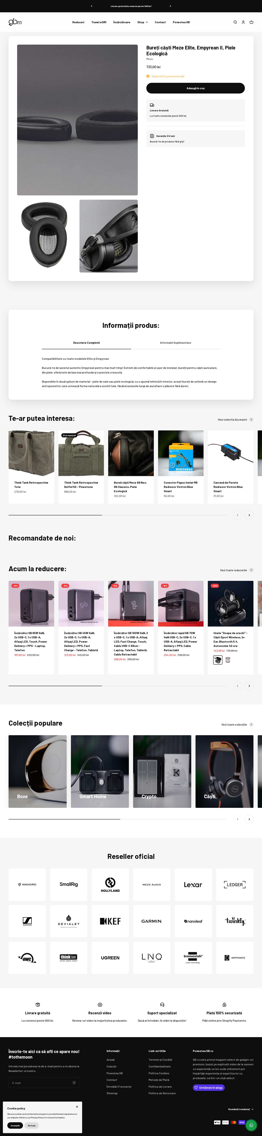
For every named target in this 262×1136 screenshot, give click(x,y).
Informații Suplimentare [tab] (175, 342)
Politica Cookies (159, 1073)
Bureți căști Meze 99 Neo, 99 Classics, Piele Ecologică (130, 487)
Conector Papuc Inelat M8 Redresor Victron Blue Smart (180, 487)
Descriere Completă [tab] (86, 342)
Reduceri (78, 22)
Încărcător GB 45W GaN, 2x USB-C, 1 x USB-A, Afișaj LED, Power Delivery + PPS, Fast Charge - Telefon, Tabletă (81, 641)
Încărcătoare (121, 22)
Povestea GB (181, 22)
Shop (140, 22)
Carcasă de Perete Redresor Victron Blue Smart (228, 487)
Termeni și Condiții (160, 1059)
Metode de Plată (159, 1079)
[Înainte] (170, 6)
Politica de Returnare (162, 1093)
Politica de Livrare (160, 1086)
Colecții (111, 1066)
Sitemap (112, 1093)
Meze (149, 58)
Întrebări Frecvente (119, 1086)
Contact (160, 22)
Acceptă (15, 1125)
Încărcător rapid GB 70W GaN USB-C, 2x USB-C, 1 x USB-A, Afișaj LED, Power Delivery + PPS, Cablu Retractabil (180, 641)
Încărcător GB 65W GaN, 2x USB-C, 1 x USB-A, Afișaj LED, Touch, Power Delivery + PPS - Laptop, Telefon (30, 641)
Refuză (31, 1125)
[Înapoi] (91, 6)
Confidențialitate (160, 1066)
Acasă (110, 1059)
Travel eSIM (98, 22)
